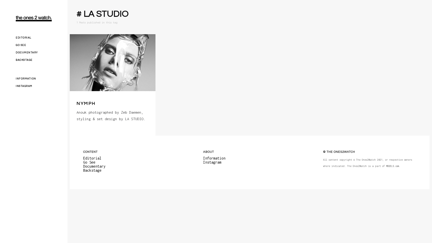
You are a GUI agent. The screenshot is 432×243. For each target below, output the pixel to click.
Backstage (24, 60)
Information (26, 78)
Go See (21, 45)
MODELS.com (392, 166)
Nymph (86, 103)
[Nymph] (112, 62)
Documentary (27, 52)
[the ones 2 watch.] (34, 18)
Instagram (24, 86)
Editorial (24, 37)
